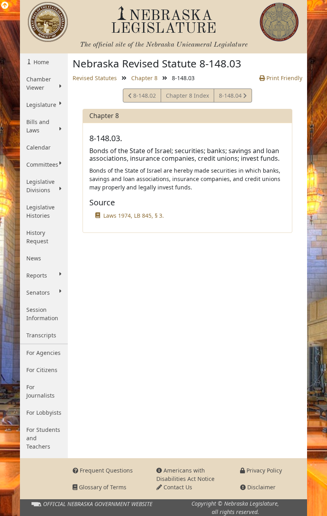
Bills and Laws (37, 126)
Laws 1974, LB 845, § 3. (133, 215)
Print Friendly (283, 78)
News (33, 258)
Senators (38, 292)
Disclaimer (261, 487)
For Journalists (40, 391)
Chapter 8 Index (187, 95)
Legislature (41, 104)
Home (40, 62)
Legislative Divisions (40, 186)
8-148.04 (231, 96)
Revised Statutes (95, 78)
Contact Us (177, 487)
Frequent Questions (105, 470)
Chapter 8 (144, 78)
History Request (37, 237)
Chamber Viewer (38, 83)
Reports (36, 275)
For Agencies (43, 352)
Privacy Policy (263, 470)
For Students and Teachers (43, 438)
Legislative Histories (40, 211)
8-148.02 (143, 96)
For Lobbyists (43, 412)
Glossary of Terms (101, 487)
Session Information (42, 314)
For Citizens (41, 370)
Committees (42, 164)
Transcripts (41, 335)
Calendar (38, 147)
